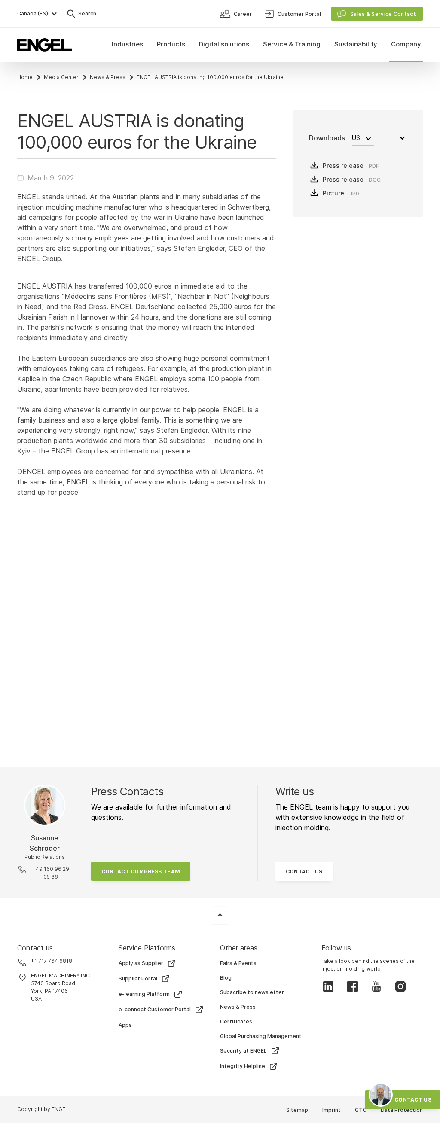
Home (25, 77)
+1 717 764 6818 (51, 961)
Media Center (61, 77)
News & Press (107, 77)
